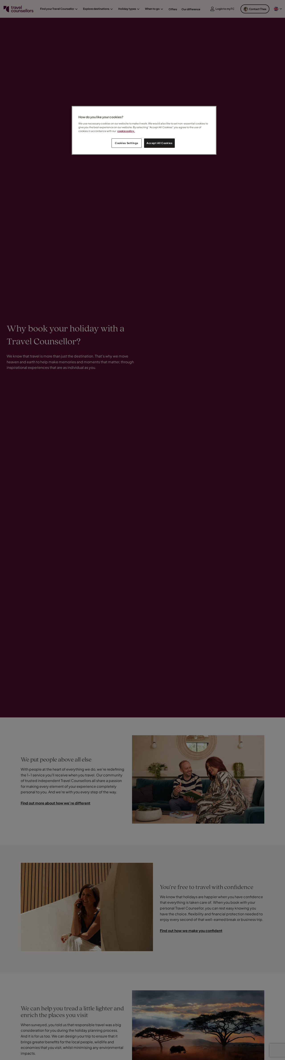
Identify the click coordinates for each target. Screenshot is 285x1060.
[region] (144, 130)
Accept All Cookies (159, 143)
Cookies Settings (126, 143)
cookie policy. (126, 131)
